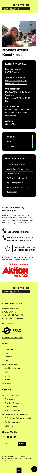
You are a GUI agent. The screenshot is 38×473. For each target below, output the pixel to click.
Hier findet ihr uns (13, 395)
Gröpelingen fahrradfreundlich (18, 418)
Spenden (9, 426)
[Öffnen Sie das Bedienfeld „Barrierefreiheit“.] (34, 469)
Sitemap (8, 384)
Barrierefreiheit (7, 458)
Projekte (11, 137)
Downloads (10, 399)
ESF (6, 372)
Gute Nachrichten (12, 411)
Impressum (17, 458)
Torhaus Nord (13, 174)
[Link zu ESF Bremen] (19, 249)
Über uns (9, 349)
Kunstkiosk (12, 192)
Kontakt (8, 357)
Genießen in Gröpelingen (16, 414)
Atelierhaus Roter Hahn (17, 169)
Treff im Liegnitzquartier (18, 178)
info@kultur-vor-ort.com (16, 81)
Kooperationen (11, 364)
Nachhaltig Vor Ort (13, 368)
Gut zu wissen (11, 407)
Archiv (7, 380)
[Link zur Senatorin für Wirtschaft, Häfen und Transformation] (17, 238)
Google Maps (8, 323)
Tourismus (12, 146)
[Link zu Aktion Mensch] (15, 270)
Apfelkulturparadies (16, 165)
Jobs (7, 361)
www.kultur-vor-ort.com (16, 84)
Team (7, 353)
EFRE (7, 376)
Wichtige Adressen (13, 403)
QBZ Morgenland (15, 183)
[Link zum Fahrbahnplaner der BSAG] (11, 331)
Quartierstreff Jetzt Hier (18, 187)
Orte (9, 141)
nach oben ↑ (8, 461)
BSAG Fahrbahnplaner (12, 338)
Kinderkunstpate (12, 422)
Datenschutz (27, 458)
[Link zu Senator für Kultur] (15, 230)
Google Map (10, 124)
